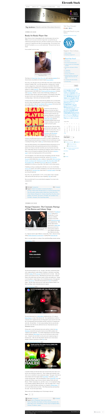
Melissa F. (71, 107)
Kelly (74, 102)
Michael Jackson (54, 385)
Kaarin (68, 103)
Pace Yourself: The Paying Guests (71, 62)
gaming (37, 192)
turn (54, 376)
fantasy (65, 97)
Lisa (68, 106)
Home (28, 6)
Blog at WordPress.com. (75, 411)
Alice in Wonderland (30, 286)
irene (71, 101)
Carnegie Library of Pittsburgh (70, 91)
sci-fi (67, 115)
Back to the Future (56, 159)
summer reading (71, 116)
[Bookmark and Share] (68, 28)
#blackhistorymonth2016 (67, 89)
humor (68, 101)
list (42, 141)
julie (65, 103)
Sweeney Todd (47, 403)
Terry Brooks (41, 104)
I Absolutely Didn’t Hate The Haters (71, 79)
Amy (77, 89)
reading (66, 113)
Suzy (75, 116)
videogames (35, 197)
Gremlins (27, 160)
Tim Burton (57, 211)
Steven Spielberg (49, 79)
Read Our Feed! (70, 58)
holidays (75, 99)
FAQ (58, 6)
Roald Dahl (53, 378)
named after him (54, 235)
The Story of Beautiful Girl (69, 73)
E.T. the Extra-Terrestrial (51, 190)
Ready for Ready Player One (36, 35)
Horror (65, 101)
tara (77, 117)
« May (65, 133)
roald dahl (39, 403)
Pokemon (32, 194)
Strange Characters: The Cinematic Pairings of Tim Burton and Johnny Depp (42, 207)
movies (34, 403)
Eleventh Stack (71, 2)
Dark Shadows (40, 402)
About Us (35, 6)
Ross (55, 194)
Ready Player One (41, 78)
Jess (74, 101)
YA (73, 118)
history (72, 99)
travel (70, 118)
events (78, 95)
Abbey (72, 89)
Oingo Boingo (54, 133)
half (50, 280)
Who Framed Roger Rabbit (52, 160)
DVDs (74, 95)
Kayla (72, 102)
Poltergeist (49, 162)
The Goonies (42, 162)
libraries (65, 106)
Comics (76, 92)
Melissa (66, 107)
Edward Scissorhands (52, 402)
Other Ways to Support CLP (70, 54)
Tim (65, 118)
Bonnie (65, 90)
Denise (65, 95)
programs (77, 112)
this (43, 339)
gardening (69, 98)
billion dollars (40, 316)
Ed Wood (45, 402)
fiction (69, 96)
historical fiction (67, 99)
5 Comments (57, 187)
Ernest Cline (34, 78)
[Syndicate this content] (64, 58)
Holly (78, 99)
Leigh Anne (74, 104)
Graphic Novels (75, 98)
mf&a (65, 109)
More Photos (66, 150)
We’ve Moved (67, 60)
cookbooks (72, 93)
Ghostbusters (46, 133)
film (31, 192)
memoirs (77, 107)
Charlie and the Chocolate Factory (49, 91)
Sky (67, 116)
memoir (75, 107)
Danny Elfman (36, 334)
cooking (76, 93)
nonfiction (74, 110)
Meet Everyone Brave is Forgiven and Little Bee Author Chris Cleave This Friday (71, 77)
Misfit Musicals (67, 72)
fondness (31, 274)
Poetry (73, 112)
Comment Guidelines (48, 6)
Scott (74, 115)
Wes (72, 118)
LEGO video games (48, 118)
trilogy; (39, 159)
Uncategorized (35, 187)
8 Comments (57, 398)
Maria (75, 106)
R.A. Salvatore (49, 104)
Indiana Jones (46, 192)
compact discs (66, 93)
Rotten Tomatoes (28, 318)
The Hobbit (36, 105)
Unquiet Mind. (67, 70)
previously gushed (51, 170)
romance (77, 113)
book (57, 378)
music (73, 109)
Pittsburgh (67, 112)
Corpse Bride (33, 402)
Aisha (75, 89)
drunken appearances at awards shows (35, 235)
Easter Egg (36, 89)
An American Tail (32, 160)
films (50, 176)
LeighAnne (67, 104)
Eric (76, 95)
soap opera (38, 274)
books (69, 90)
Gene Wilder (45, 376)
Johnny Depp (57, 225)
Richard (74, 113)
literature (71, 106)
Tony (67, 118)
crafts (79, 93)
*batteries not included (41, 160)
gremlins (41, 192)
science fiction (70, 115)
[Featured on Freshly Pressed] (69, 47)
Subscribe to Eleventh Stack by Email (70, 35)
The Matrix (30, 92)
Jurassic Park (28, 168)
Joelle (76, 101)
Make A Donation (68, 53)
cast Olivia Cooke (36, 170)
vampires (39, 405)
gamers (33, 192)
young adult (76, 118)
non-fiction (67, 110)
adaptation (55, 78)
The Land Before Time (29, 162)
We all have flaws (68, 81)
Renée (70, 113)
